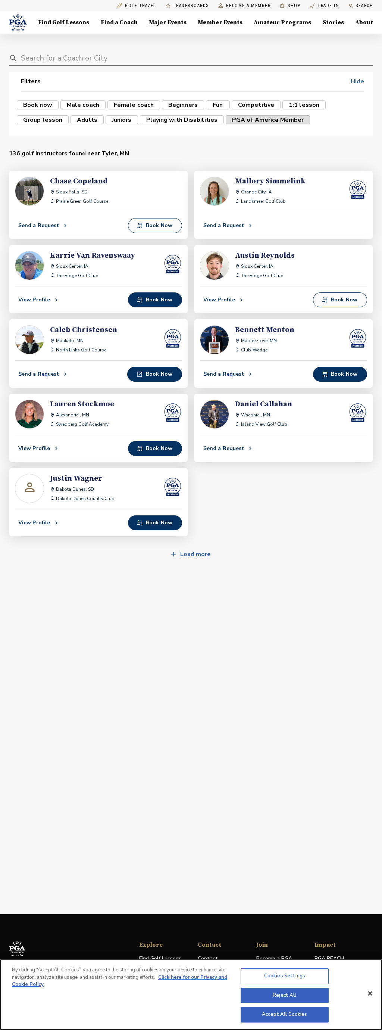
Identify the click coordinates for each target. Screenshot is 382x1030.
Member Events (220, 22)
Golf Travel (140, 5)
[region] (191, 994)
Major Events (168, 22)
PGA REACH (329, 959)
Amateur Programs (282, 22)
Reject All (284, 995)
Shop (290, 5)
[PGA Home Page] (18, 22)
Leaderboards (191, 5)
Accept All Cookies (284, 1014)
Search (364, 5)
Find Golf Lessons (63, 22)
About (364, 22)
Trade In (324, 5)
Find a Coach (119, 22)
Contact (208, 958)
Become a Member (248, 5)
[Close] (370, 993)
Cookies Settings (284, 975)
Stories (333, 22)
